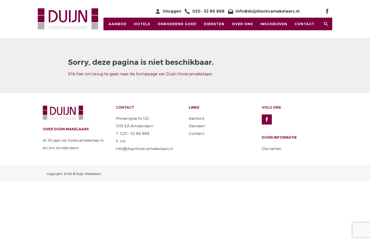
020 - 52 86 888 (208, 11)
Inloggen (172, 11)
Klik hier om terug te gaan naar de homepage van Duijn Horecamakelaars (140, 73)
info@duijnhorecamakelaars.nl (268, 11)
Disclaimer (271, 148)
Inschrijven (273, 24)
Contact (304, 24)
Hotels (142, 24)
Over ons (242, 24)
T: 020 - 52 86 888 (133, 133)
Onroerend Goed (177, 24)
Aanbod (117, 24)
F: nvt (121, 141)
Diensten (214, 24)
